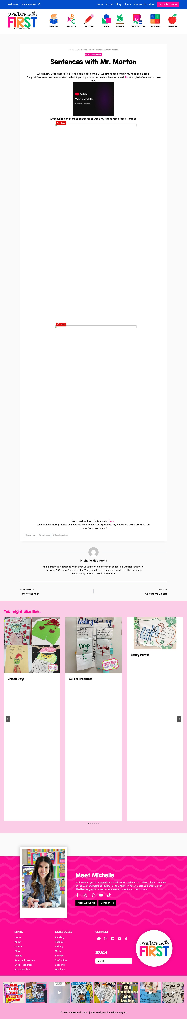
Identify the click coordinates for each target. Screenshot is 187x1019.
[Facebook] (77, 895)
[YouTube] (101, 895)
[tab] (88, 823)
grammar (31, 535)
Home (100, 4)
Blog (118, 4)
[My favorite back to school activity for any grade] (59, 992)
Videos (127, 4)
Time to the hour (29, 591)
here (111, 521)
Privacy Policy (22, 969)
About (109, 4)
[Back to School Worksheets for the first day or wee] (105, 992)
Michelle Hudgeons (93, 560)
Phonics (59, 941)
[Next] (179, 719)
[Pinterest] (93, 895)
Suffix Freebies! (80, 679)
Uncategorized (93, 55)
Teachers (60, 969)
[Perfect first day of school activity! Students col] (173, 992)
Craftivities (61, 960)
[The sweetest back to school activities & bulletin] (150, 992)
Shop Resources (168, 4)
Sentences (44, 535)
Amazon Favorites (144, 4)
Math (58, 951)
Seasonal (60, 964)
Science (59, 955)
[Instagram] (85, 895)
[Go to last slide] (8, 719)
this (126, 77)
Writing (59, 946)
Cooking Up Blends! (156, 591)
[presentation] (32, 645)
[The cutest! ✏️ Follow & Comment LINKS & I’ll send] (14, 992)
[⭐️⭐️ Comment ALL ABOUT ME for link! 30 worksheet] (82, 992)
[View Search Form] (39, 4)
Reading (59, 937)
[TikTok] (126, 938)
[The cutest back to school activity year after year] (36, 992)
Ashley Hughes (118, 1012)
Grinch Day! (16, 679)
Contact (19, 946)
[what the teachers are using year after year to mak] (127, 992)
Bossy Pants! (140, 655)
